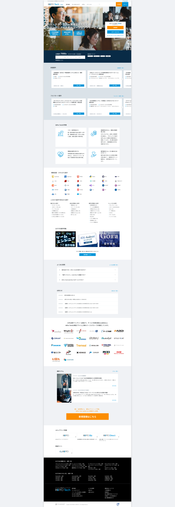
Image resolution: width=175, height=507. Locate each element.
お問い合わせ (91, 492)
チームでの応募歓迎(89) (94, 207)
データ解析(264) (112, 210)
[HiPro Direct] (109, 435)
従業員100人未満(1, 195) (75, 210)
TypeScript (69, 176)
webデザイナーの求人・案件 (110, 467)
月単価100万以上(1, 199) (94, 209)
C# (105, 189)
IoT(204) (110, 212)
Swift (56, 185)
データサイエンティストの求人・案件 (95, 463)
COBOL (119, 189)
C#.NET (119, 185)
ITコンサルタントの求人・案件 (94, 469)
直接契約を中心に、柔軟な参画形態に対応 (109, 131)
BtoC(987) (92, 216)
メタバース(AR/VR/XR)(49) (114, 207)
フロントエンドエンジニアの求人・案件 (63, 463)
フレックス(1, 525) (55, 209)
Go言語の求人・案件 (109, 478)
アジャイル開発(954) (94, 222)
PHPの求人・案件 (75, 478)
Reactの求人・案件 (92, 476)
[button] (122, 79)
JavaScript (57, 176)
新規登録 (119, 4)
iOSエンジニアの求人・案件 (61, 466)
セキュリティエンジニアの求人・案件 (79, 466)
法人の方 (126, 1)
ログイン (125, 4)
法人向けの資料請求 (76, 494)
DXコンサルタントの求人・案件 (111, 463)
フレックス (103, 56)
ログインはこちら (115, 32)
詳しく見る (79, 85)
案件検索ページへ (87, 254)
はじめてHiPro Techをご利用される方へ (115, 35)
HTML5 (81, 176)
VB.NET (106, 185)
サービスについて (76, 4)
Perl (105, 176)
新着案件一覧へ (120, 68)
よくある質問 (91, 488)
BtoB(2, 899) (92, 214)
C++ (93, 189)
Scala (81, 181)
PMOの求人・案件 (92, 467)
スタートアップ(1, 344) (75, 207)
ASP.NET (56, 189)
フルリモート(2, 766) (56, 205)
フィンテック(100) (112, 216)
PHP (118, 176)
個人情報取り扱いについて (110, 494)
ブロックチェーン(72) (113, 205)
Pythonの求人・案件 (59, 476)
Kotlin (106, 181)
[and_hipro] (64, 451)
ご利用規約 (107, 490)
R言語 (68, 194)
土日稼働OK (108, 56)
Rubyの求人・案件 (92, 478)
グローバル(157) (112, 214)
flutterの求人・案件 (75, 477)
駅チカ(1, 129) (73, 214)
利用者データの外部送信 (110, 495)
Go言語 (93, 181)
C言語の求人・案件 (108, 477)
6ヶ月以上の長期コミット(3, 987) (58, 216)
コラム (83, 4)
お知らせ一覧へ (114, 290)
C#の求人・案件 (91, 477)
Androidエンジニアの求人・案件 (61, 467)
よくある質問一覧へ (114, 264)
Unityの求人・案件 (75, 480)
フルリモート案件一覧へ (118, 96)
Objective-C (119, 181)
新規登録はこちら (87, 417)
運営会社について (108, 488)
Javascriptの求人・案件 (76, 476)
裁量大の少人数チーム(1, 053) (95, 212)
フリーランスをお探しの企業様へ (79, 492)
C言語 (68, 189)
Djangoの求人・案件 (92, 480)
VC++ (93, 185)
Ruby (68, 181)
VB (80, 185)
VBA (68, 185)
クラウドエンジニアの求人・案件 (78, 465)
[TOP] (55, 4)
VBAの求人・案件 (59, 478)
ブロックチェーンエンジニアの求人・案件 (95, 466)
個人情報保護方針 (108, 497)
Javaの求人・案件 (59, 480)
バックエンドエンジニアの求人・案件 (63, 465)
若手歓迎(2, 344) (93, 220)
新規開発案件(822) (93, 205)
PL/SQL (81, 189)
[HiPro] (66, 435)
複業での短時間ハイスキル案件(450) (58, 212)
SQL (55, 194)
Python (93, 176)
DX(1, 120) (111, 209)
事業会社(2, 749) (74, 205)
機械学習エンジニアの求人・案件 (78, 467)
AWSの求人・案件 (59, 477)
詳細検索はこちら (59, 60)
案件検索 (68, 4)
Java (55, 181)
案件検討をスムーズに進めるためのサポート (109, 152)
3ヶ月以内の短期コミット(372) (57, 214)
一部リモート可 (96, 56)
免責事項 (107, 492)
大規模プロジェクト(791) (94, 210)
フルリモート (90, 56)
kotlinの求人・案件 (108, 480)
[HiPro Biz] (87, 435)
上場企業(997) (73, 209)
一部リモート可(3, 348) (56, 207)
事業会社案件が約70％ (73, 151)
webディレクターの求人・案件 (111, 469)
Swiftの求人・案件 (108, 476)
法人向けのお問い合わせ (77, 495)
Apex (81, 194)
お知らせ (90, 490)
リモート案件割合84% (73, 130)
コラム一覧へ (115, 371)
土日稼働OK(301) (55, 210)
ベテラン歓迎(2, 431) (94, 218)
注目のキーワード (91, 54)
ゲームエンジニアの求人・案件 (78, 463)
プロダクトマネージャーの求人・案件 (112, 466)
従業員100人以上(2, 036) (75, 212)
